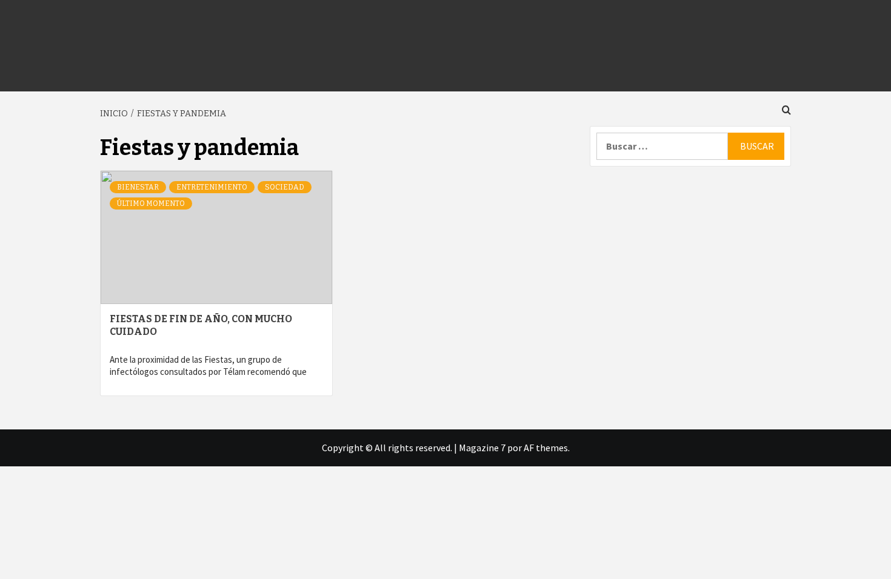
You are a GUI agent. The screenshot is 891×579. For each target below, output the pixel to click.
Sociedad (284, 187)
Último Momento (151, 203)
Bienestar (138, 187)
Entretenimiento (211, 187)
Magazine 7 (482, 448)
